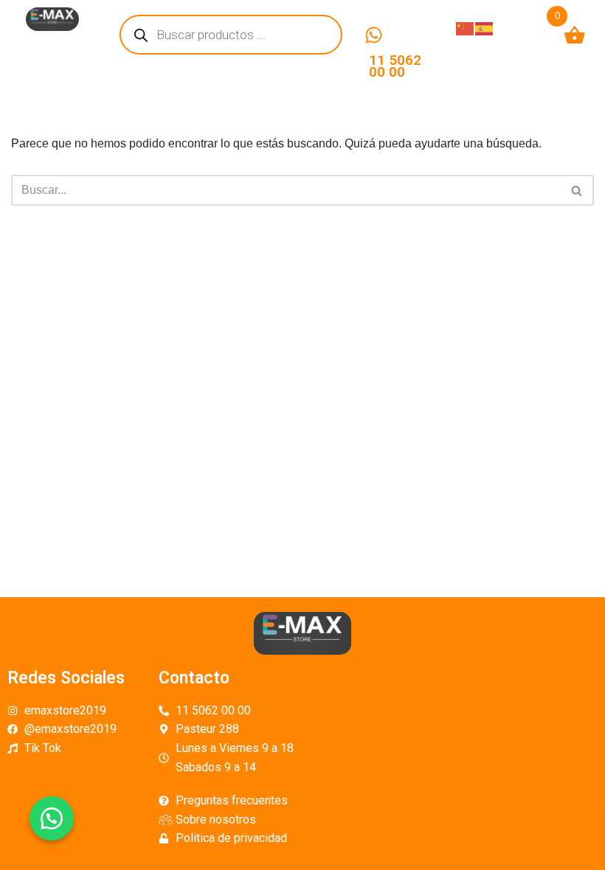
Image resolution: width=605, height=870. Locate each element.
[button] (52, 818)
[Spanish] (484, 27)
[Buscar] (577, 190)
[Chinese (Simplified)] (465, 27)
